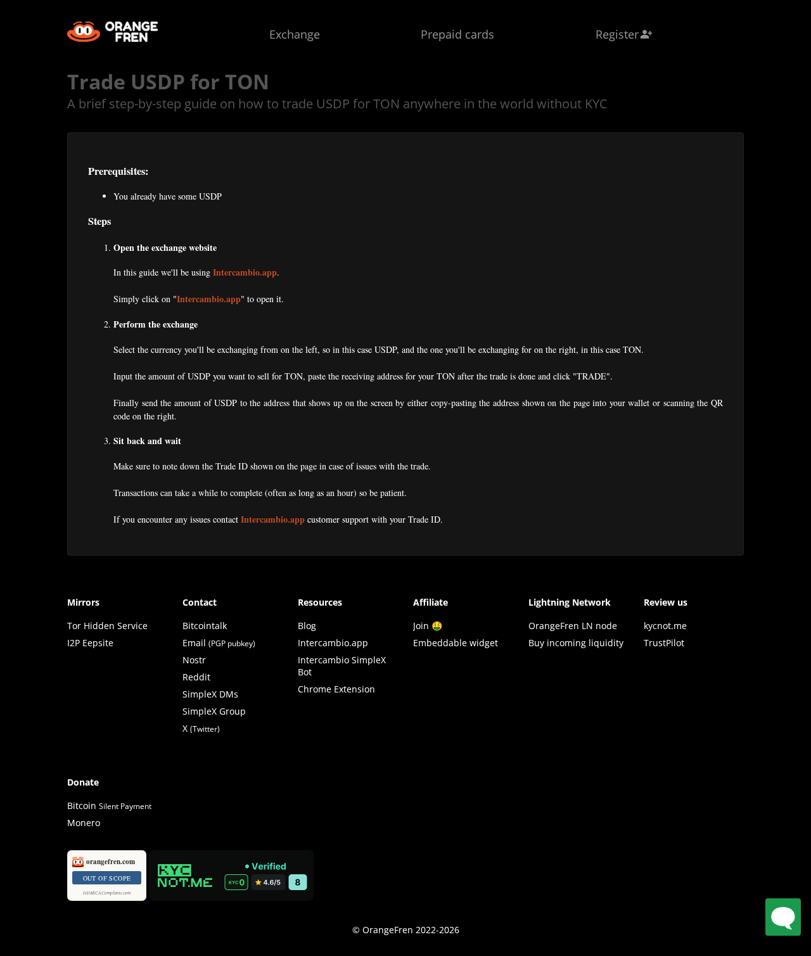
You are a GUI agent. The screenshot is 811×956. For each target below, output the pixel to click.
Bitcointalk (204, 626)
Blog (307, 626)
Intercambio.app (245, 272)
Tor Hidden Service (107, 626)
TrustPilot (664, 643)
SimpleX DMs (210, 694)
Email (194, 643)
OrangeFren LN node (572, 626)
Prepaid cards (457, 34)
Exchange (294, 34)
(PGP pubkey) (231, 643)
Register (624, 34)
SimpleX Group (214, 711)
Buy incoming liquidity (575, 643)
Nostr (194, 660)
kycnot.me (665, 626)
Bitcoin (109, 806)
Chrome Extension (336, 689)
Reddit (196, 677)
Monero (83, 823)
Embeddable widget (455, 643)
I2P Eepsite (90, 643)
